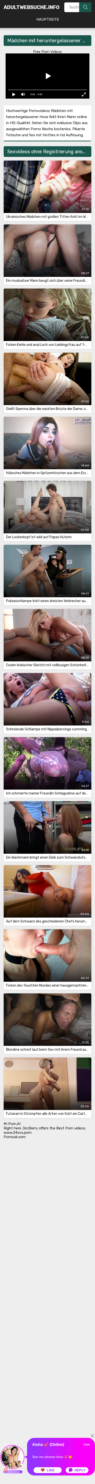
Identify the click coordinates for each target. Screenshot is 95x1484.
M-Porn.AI (12, 1124)
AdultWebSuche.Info (31, 7)
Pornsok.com (15, 1137)
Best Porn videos (70, 1128)
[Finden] (85, 7)
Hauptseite (47, 19)
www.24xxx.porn (18, 1132)
